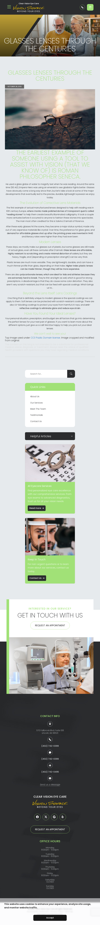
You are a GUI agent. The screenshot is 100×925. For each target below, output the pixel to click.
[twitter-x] (46, 817)
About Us (34, 396)
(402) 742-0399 (50, 746)
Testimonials (36, 415)
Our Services (36, 402)
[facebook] (37, 817)
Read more (35, 508)
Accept (50, 917)
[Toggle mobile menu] (9, 6)
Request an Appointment (50, 625)
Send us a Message (50, 785)
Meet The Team (38, 408)
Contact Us (36, 421)
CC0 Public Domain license (45, 337)
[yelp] (63, 817)
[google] (54, 817)
